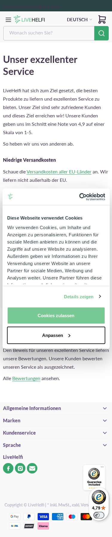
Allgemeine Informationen (32, 408)
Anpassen (52, 335)
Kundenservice (19, 432)
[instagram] (20, 468)
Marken (11, 420)
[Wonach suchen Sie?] (101, 33)
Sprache (12, 445)
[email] (32, 468)
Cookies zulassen (56, 315)
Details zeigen (78, 296)
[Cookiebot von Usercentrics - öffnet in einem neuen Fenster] (79, 197)
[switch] (98, 515)
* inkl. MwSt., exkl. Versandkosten (77, 504)
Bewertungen (26, 378)
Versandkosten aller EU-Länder (59, 171)
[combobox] (48, 33)
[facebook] (8, 468)
